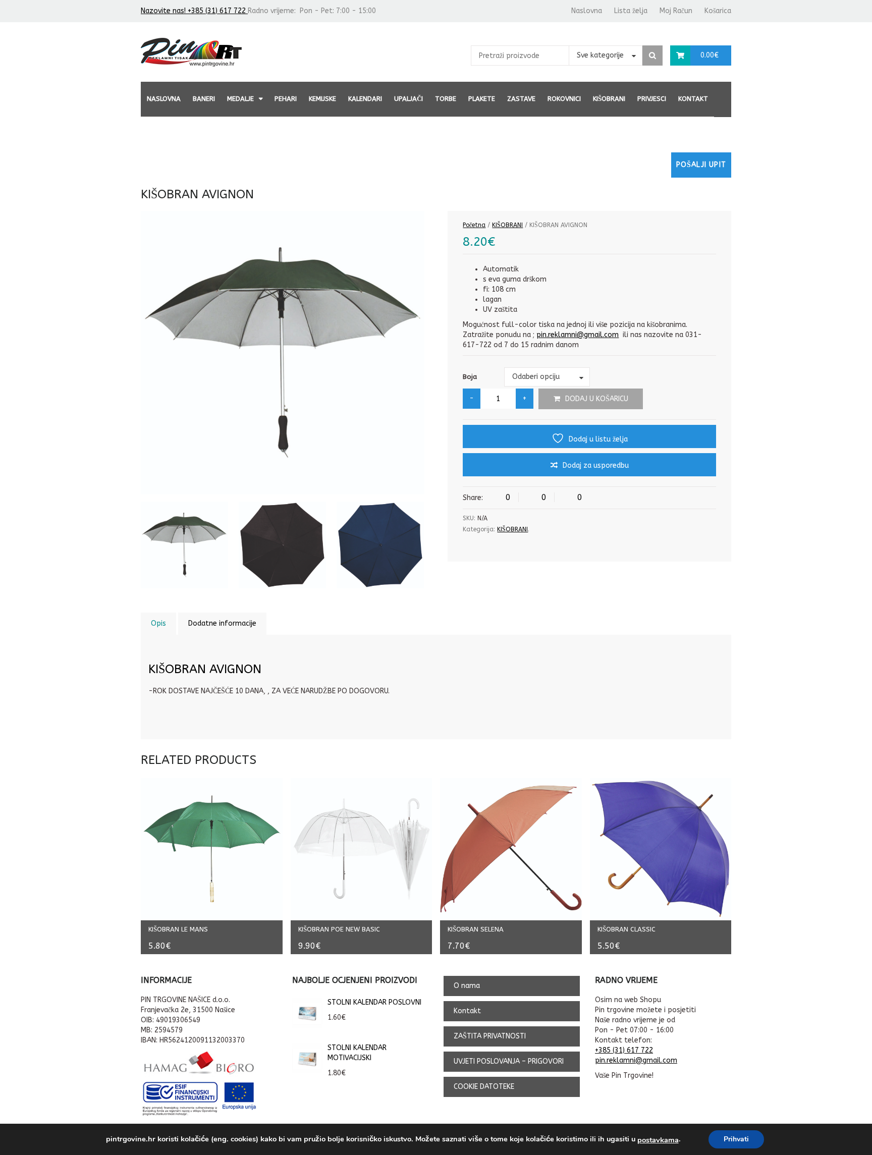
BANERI (204, 98)
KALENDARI (365, 98)
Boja (470, 376)
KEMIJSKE (322, 98)
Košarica (717, 11)
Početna (474, 225)
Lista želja (630, 11)
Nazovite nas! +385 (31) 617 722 (194, 11)
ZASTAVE (521, 98)
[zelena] (184, 545)
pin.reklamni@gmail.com (577, 335)
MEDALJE (240, 98)
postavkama (658, 1139)
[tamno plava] (380, 545)
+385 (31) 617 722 (624, 1050)
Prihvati (736, 1139)
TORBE (445, 98)
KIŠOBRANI (609, 98)
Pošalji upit (701, 164)
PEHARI (286, 98)
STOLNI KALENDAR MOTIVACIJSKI (357, 1052)
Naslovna (586, 11)
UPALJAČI (408, 98)
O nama (467, 985)
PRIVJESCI (651, 98)
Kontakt (693, 98)
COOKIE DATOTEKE (484, 1086)
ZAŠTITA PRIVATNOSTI (490, 1036)
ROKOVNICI (564, 98)
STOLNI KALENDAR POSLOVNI (374, 1002)
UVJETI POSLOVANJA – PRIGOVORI (509, 1061)
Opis (158, 623)
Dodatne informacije (222, 623)
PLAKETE (481, 98)
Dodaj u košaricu (596, 399)
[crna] (282, 545)
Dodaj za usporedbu (596, 465)
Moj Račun (676, 11)
